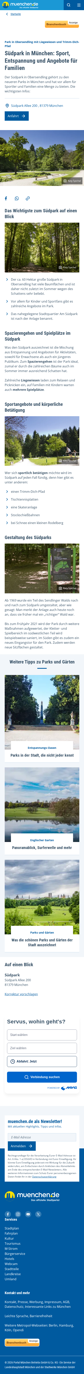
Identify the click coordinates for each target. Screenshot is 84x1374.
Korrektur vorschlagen (21, 994)
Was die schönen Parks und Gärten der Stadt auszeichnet (42, 942)
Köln (8, 1330)
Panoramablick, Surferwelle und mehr (42, 847)
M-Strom (11, 1248)
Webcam (11, 1264)
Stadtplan (12, 1228)
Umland (10, 1279)
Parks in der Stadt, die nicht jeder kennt (42, 755)
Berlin (53, 1325)
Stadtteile (12, 1269)
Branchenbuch (62, 23)
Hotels (9, 1259)
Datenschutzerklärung (44, 1176)
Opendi (18, 1330)
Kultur (9, 1238)
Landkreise (13, 1274)
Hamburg (66, 1325)
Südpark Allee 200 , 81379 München (37, 106)
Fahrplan (11, 1233)
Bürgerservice (15, 1254)
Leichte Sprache (16, 1316)
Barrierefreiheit (41, 1316)
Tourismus (13, 1243)
